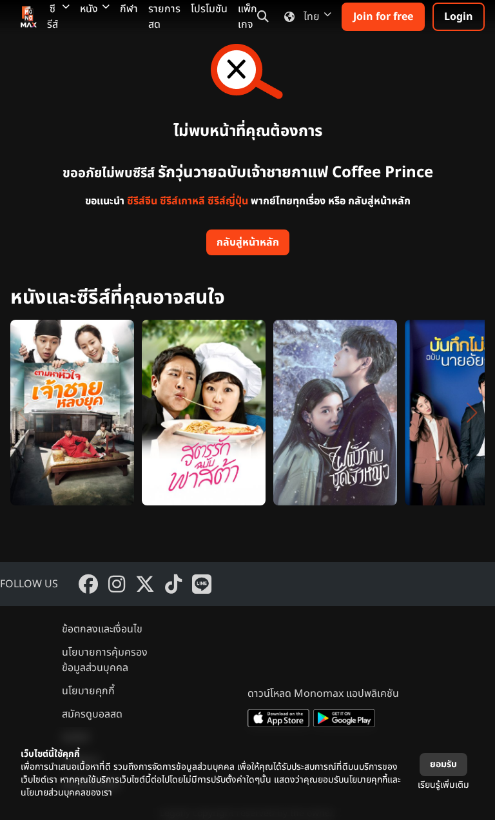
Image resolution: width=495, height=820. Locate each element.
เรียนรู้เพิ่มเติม (443, 785)
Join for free (383, 16)
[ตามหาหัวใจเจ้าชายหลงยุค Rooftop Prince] (72, 412)
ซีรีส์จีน (142, 201)
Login (458, 16)
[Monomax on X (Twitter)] (145, 584)
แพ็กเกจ (247, 16)
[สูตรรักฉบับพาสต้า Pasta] (204, 412)
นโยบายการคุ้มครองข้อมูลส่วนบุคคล (105, 660)
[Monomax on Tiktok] (173, 584)
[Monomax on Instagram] (116, 584)
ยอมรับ (443, 764)
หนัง (89, 9)
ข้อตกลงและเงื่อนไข (102, 629)
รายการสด (164, 16)
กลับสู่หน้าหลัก (248, 242)
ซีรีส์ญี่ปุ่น (228, 201)
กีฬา (129, 9)
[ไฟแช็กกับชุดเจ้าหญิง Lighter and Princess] (335, 412)
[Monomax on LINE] (201, 584)
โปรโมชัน (209, 9)
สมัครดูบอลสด (92, 714)
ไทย (312, 16)
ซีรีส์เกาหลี (182, 201)
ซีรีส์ (52, 16)
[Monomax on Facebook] (88, 584)
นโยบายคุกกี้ (88, 691)
